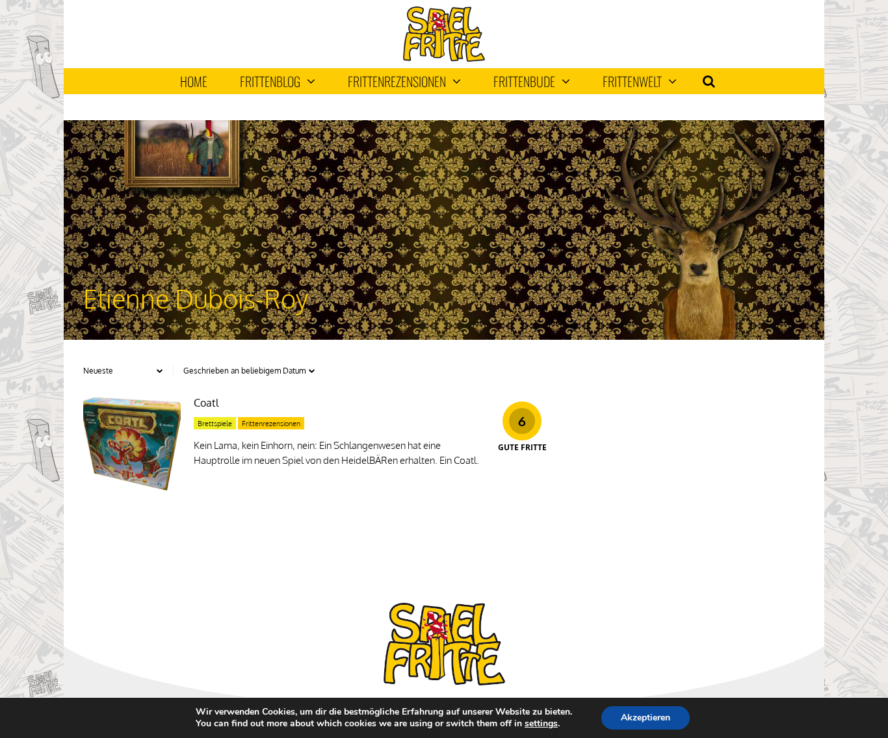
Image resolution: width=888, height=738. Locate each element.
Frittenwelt (632, 81)
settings (541, 724)
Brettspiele (215, 423)
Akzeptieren (645, 717)
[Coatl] (132, 488)
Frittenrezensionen (397, 81)
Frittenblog (270, 81)
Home (193, 81)
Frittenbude (524, 81)
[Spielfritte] (443, 59)
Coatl (206, 402)
